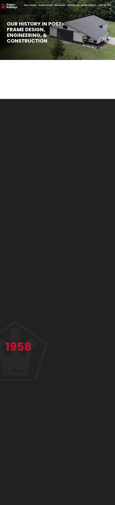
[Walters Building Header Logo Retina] (8, 4)
